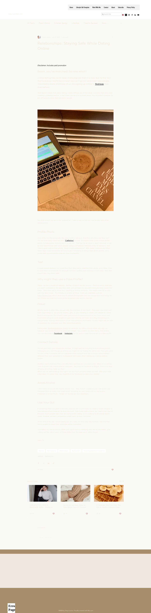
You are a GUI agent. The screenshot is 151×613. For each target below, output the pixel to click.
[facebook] (132, 15)
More (104, 23)
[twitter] (126, 15)
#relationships (64, 451)
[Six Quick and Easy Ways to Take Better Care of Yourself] (75, 493)
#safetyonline (76, 451)
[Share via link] (54, 463)
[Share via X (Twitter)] (43, 463)
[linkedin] (135, 15)
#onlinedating (51, 451)
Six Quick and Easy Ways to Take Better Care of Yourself (74, 506)
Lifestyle (75, 23)
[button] (121, 23)
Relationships (49, 456)
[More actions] (112, 37)
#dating (41, 451)
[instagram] (129, 15)
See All (121, 481)
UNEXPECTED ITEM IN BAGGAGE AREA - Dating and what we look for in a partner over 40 (42, 506)
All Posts (31, 23)
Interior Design (61, 23)
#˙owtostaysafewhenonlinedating (94, 451)
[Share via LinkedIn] (49, 463)
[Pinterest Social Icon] (123, 15)
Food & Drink (44, 23)
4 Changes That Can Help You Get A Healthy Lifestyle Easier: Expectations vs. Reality (108, 506)
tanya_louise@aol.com (15, 14)
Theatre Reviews (90, 23)
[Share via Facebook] (38, 463)
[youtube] (138, 15)
